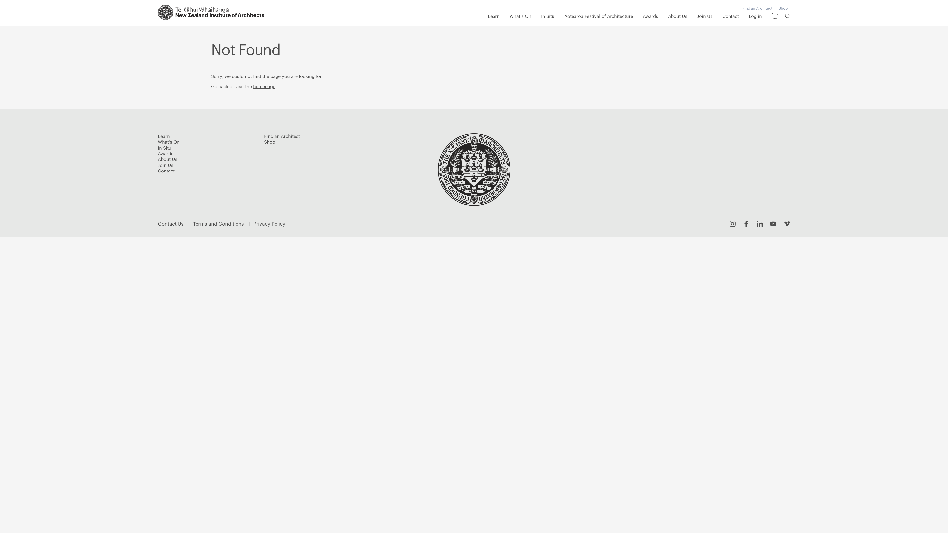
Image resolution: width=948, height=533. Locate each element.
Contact (730, 16)
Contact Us (171, 224)
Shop (783, 8)
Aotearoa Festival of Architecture (598, 16)
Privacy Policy (269, 224)
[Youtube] (773, 224)
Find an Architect (757, 8)
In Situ (547, 16)
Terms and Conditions (218, 224)
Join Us (704, 16)
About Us (677, 16)
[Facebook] (746, 224)
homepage (264, 86)
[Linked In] (760, 224)
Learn (494, 16)
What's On (520, 16)
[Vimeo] (787, 224)
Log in (755, 16)
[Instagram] (733, 224)
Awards (650, 16)
